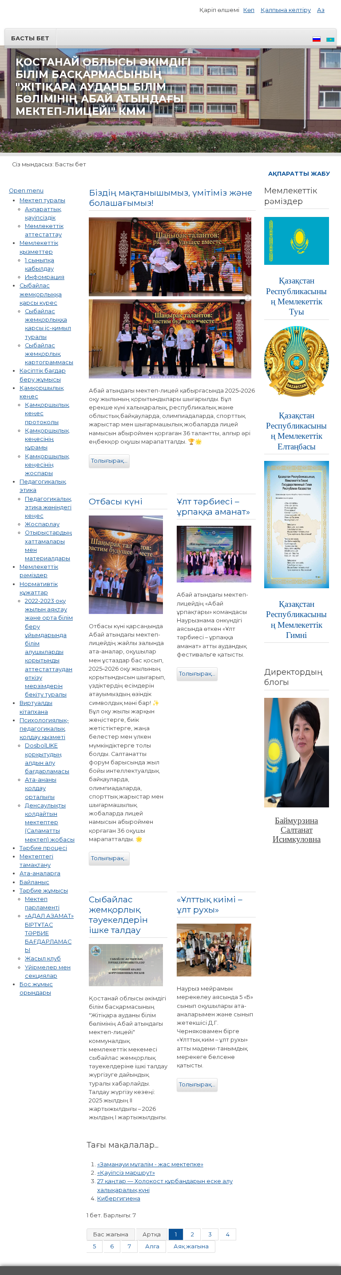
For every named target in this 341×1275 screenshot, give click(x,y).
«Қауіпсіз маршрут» (126, 1172)
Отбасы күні (116, 501)
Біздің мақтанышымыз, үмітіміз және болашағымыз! (170, 197)
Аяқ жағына (191, 1246)
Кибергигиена (118, 1198)
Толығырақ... (109, 460)
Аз (321, 10)
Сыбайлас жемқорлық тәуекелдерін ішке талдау (118, 914)
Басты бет (30, 38)
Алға (152, 1246)
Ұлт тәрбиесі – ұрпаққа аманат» (213, 506)
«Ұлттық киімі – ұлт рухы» (209, 904)
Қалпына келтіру (286, 10)
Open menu (26, 190)
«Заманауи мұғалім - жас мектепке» (150, 1164)
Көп (248, 10)
